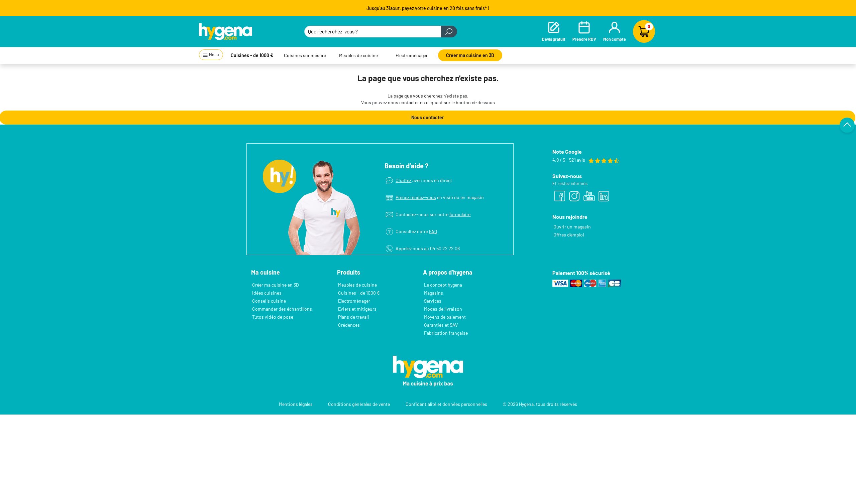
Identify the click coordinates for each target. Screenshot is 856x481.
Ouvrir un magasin (572, 226)
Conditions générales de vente (359, 404)
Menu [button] (213, 54)
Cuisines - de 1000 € (252, 55)
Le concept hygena (443, 285)
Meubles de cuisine (358, 55)
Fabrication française (446, 333)
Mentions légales (296, 404)
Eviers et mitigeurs (357, 309)
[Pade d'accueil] (225, 31)
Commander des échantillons (282, 309)
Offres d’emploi (568, 234)
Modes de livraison (443, 309)
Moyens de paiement (445, 317)
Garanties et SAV (441, 325)
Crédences (349, 325)
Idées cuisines (267, 293)
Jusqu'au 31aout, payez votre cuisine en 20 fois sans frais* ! (428, 8)
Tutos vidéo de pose (272, 317)
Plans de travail (353, 317)
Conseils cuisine (269, 301)
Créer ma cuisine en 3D (470, 55)
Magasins (433, 293)
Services (432, 301)
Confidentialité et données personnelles (446, 404)
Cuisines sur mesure (305, 55)
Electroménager (412, 55)
